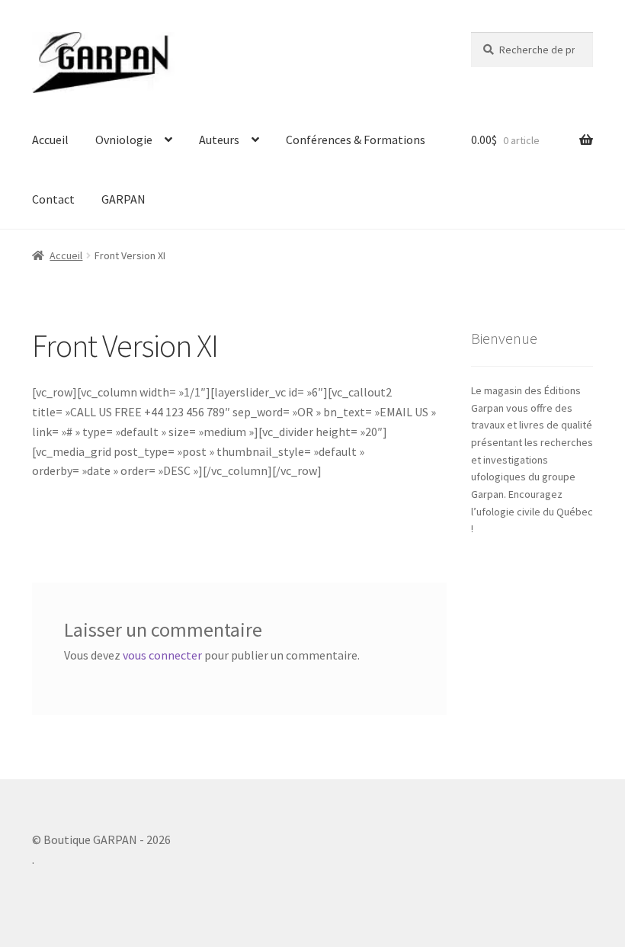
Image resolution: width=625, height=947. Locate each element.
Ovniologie (123, 139)
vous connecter (162, 655)
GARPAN (123, 199)
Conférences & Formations (355, 139)
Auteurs (219, 139)
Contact (53, 199)
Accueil (50, 139)
